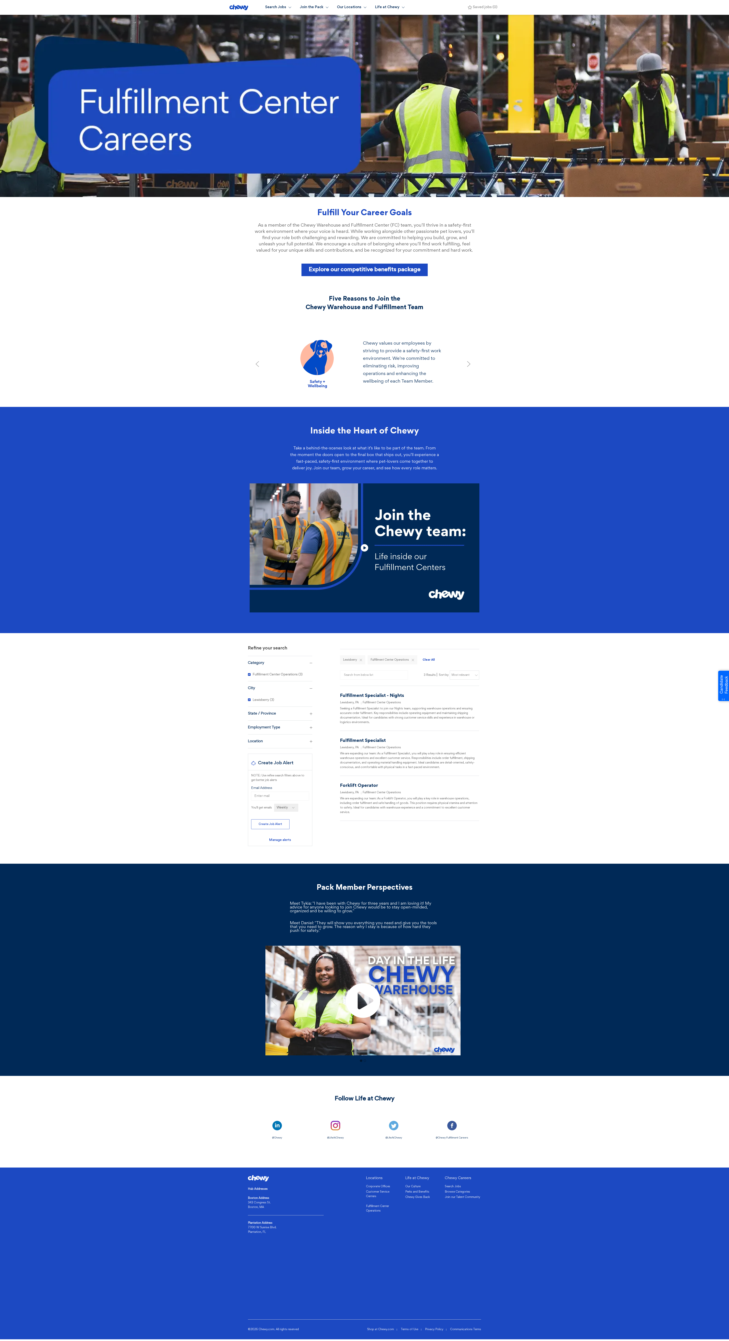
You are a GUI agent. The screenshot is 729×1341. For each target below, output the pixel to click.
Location (255, 741)
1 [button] (361, 1061)
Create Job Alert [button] (270, 824)
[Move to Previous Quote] (257, 364)
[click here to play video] (364, 548)
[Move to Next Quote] (469, 364)
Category (256, 663)
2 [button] (365, 1061)
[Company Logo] (245, 7)
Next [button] (452, 1000)
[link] (280, 840)
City (251, 688)
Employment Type (264, 727)
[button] (361, 660)
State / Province (262, 713)
